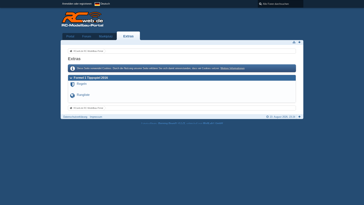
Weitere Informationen (232, 68)
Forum (86, 36)
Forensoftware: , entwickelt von (182, 123)
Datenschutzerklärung (75, 116)
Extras (128, 36)
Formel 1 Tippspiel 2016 (91, 77)
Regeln (82, 83)
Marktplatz (106, 36)
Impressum (96, 116)
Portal (70, 36)
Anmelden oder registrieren (77, 3)
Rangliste (83, 94)
